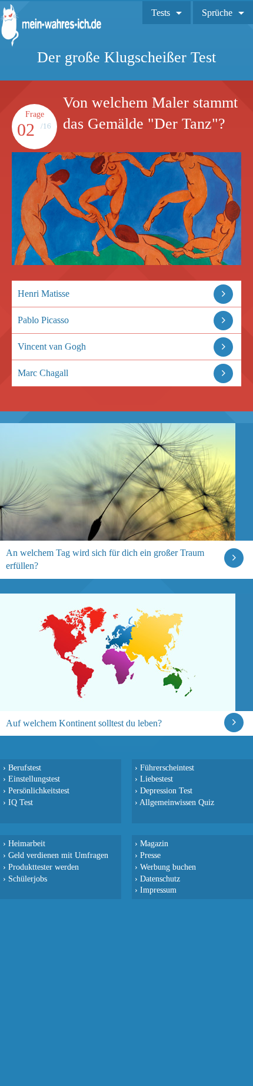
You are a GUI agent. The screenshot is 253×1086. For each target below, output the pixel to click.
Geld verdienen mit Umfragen (58, 855)
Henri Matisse (43, 294)
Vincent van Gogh (52, 346)
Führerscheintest (167, 767)
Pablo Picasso (43, 320)
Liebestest (156, 778)
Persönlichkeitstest (38, 790)
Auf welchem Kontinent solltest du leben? (84, 723)
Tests (160, 13)
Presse (150, 855)
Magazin (154, 843)
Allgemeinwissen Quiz (176, 802)
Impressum (158, 889)
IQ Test (20, 802)
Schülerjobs (27, 878)
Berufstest (24, 767)
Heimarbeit (26, 843)
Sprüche (217, 13)
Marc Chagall (43, 373)
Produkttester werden (43, 867)
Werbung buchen (168, 867)
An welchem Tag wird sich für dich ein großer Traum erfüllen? (105, 559)
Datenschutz (160, 878)
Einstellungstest (34, 778)
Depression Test (166, 790)
